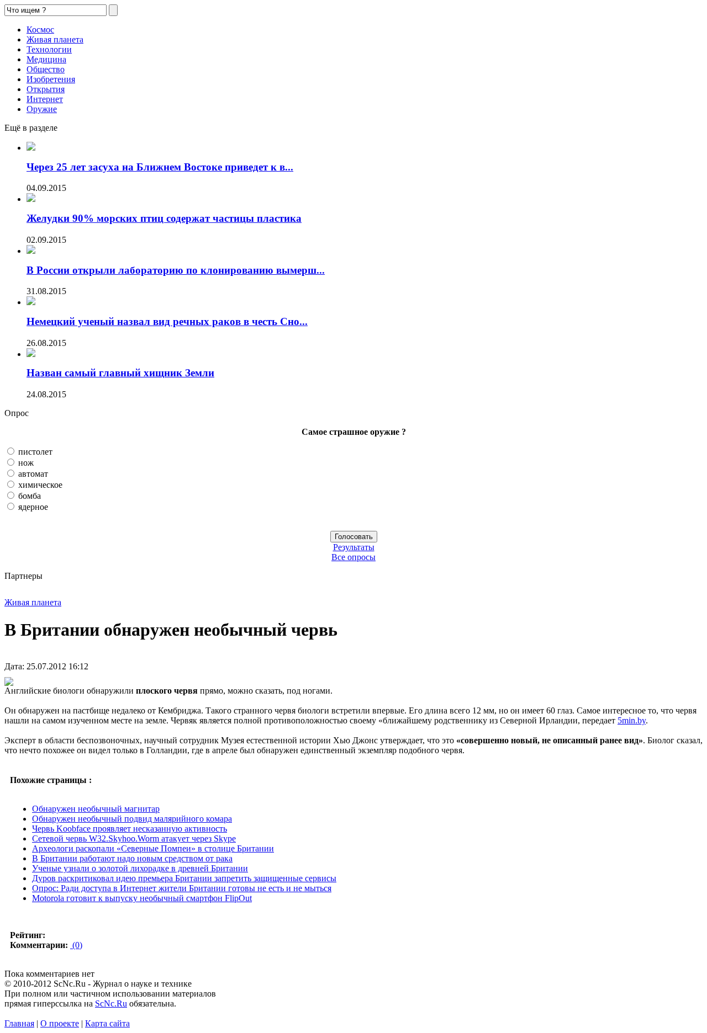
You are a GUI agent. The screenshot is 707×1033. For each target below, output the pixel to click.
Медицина (46, 59)
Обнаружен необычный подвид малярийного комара (132, 818)
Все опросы (353, 557)
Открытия (46, 89)
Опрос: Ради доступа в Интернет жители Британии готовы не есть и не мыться (181, 888)
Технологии (49, 49)
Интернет (45, 99)
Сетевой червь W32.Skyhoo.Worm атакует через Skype (134, 838)
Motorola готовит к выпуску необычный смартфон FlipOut (142, 898)
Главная (19, 1023)
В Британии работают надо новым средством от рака (132, 858)
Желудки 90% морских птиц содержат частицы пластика (164, 218)
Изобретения (51, 79)
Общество (46, 69)
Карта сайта (107, 1023)
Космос (40, 29)
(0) (76, 945)
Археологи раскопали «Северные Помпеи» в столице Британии (153, 848)
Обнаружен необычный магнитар (96, 808)
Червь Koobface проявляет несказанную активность (129, 828)
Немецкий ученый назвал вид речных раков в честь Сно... (167, 321)
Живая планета (55, 39)
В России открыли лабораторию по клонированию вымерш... (176, 270)
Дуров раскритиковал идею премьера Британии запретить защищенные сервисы (184, 878)
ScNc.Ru (111, 1003)
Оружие (42, 109)
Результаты (353, 547)
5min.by (632, 720)
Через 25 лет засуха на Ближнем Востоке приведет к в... (160, 167)
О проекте (59, 1023)
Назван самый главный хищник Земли (120, 373)
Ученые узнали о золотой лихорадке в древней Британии (140, 868)
